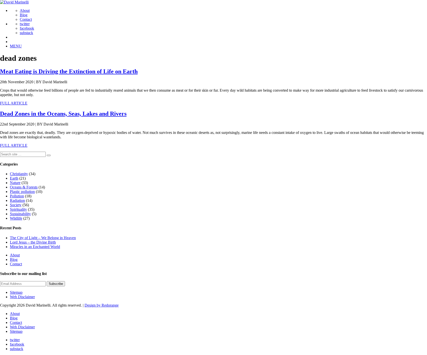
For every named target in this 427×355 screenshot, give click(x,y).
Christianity (19, 174)
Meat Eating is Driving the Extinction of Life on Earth (69, 71)
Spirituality (18, 209)
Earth (14, 178)
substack (26, 33)
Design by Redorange (102, 305)
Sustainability (20, 214)
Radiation (17, 200)
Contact (26, 19)
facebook (27, 28)
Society (15, 205)
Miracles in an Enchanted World (35, 247)
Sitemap (16, 292)
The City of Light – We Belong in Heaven (43, 238)
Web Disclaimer (22, 297)
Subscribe (56, 284)
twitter (25, 24)
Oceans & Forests (24, 187)
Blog (23, 15)
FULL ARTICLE (13, 103)
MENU (16, 46)
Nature (15, 183)
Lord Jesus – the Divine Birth (33, 242)
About (25, 10)
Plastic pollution (22, 191)
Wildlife (16, 218)
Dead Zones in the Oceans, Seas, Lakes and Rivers (63, 113)
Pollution (17, 196)
